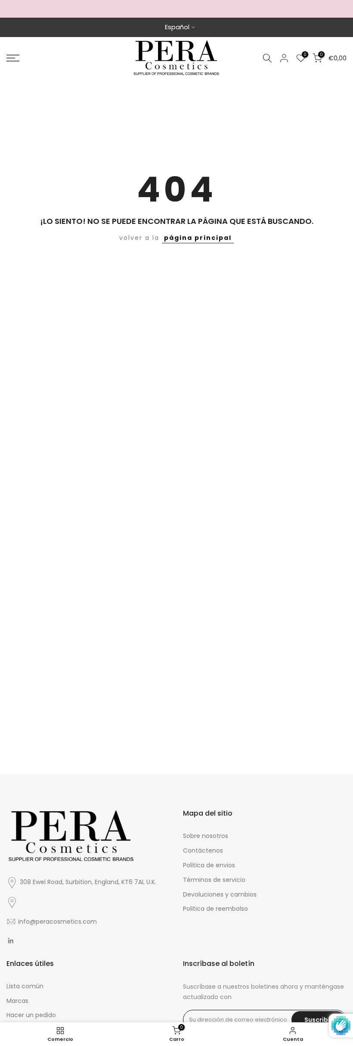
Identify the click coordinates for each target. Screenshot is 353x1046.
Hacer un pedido (31, 1015)
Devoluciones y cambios (220, 894)
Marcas (17, 1000)
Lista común (24, 986)
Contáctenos (203, 850)
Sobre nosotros (205, 836)
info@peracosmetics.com (57, 921)
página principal (198, 237)
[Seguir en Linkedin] (10, 941)
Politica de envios (209, 865)
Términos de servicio (214, 879)
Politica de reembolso (215, 908)
